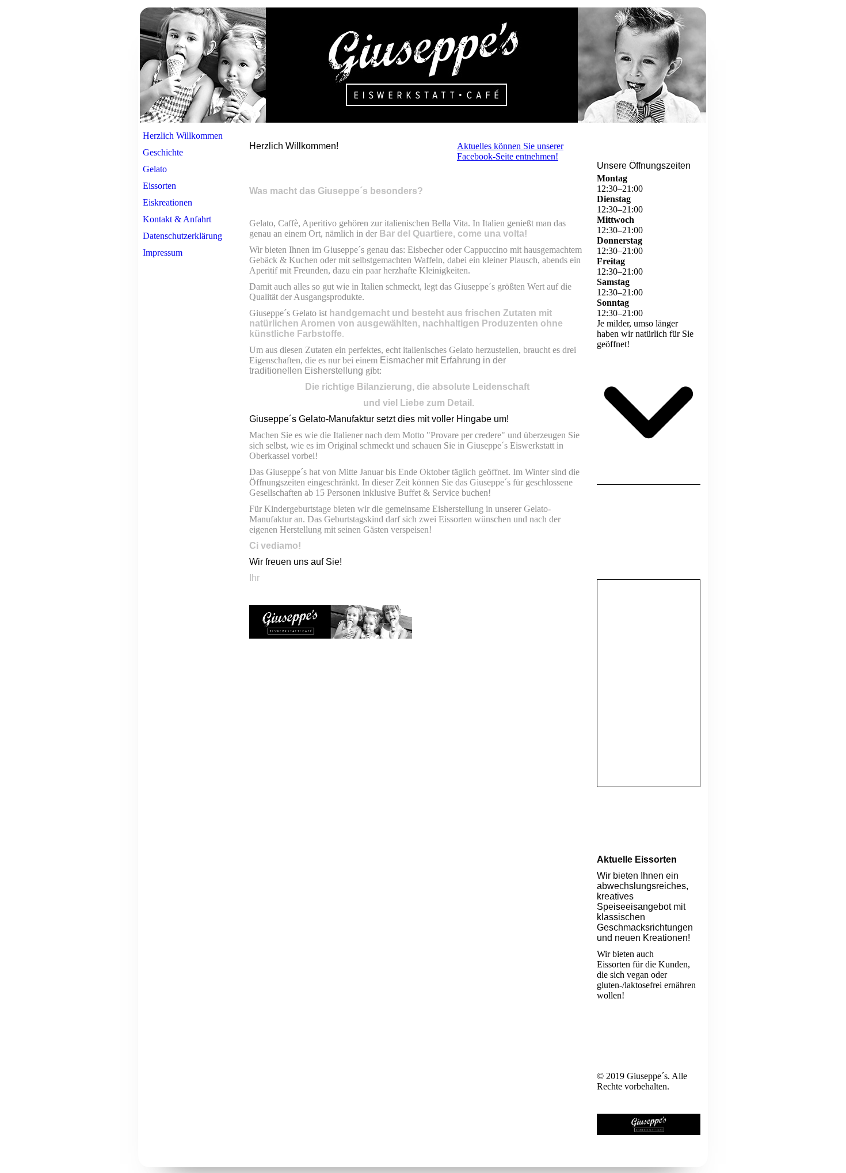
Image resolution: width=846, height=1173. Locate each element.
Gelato (155, 169)
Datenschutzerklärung (182, 236)
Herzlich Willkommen (183, 136)
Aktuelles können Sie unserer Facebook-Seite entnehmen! (510, 151)
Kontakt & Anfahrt (177, 219)
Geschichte (163, 152)
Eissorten (159, 186)
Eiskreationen (167, 202)
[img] (423, 65)
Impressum (162, 252)
